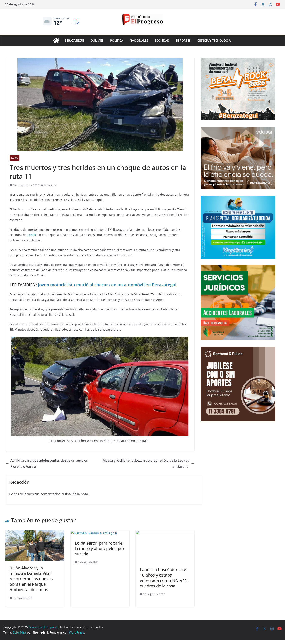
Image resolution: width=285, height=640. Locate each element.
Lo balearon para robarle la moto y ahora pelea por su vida (99, 548)
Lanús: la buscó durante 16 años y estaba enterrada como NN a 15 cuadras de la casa (163, 578)
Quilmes (97, 40)
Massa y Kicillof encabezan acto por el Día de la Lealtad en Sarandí (146, 463)
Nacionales (139, 40)
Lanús (14, 157)
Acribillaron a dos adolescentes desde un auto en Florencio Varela (49, 463)
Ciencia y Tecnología (214, 40)
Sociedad (162, 40)
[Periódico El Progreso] (56, 40)
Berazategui (74, 40)
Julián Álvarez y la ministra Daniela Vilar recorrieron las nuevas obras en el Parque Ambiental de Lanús (31, 578)
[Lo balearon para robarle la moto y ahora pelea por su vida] (94, 533)
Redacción (50, 185)
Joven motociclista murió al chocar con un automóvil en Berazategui (107, 285)
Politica (116, 40)
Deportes (183, 40)
